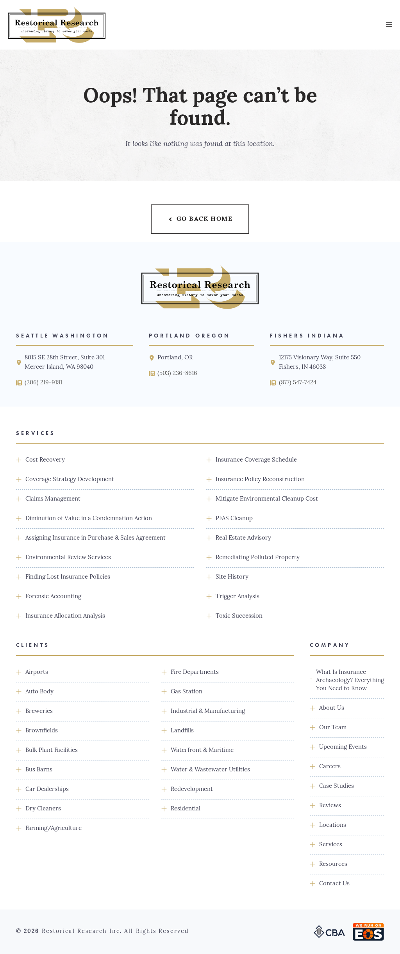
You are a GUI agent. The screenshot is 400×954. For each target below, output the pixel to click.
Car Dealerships (47, 789)
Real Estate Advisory (243, 538)
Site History (232, 577)
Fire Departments (195, 672)
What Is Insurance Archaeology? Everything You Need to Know (350, 681)
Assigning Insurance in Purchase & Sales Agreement (95, 538)
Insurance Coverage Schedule (256, 460)
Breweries (39, 711)
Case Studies (336, 786)
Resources (333, 864)
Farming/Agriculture (53, 828)
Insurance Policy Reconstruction (260, 480)
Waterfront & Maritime (202, 750)
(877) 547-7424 (297, 383)
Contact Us (334, 884)
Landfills (182, 731)
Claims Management (52, 499)
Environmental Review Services (68, 558)
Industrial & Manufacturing (208, 711)
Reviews (330, 806)
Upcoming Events (343, 747)
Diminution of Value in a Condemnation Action (88, 519)
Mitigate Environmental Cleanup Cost (267, 499)
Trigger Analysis (237, 597)
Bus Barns (38, 770)
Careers (330, 767)
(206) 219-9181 (43, 383)
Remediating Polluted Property (258, 558)
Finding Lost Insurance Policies (67, 577)
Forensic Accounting (53, 597)
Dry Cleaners (43, 809)
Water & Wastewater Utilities (210, 770)
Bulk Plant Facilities (51, 750)
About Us (331, 708)
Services (330, 845)
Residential (185, 809)
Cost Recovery (45, 460)
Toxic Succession (239, 616)
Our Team (332, 728)
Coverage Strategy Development (69, 480)
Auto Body (39, 692)
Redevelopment (192, 789)
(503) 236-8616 (177, 374)
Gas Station (186, 692)
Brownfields (41, 731)
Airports (36, 672)
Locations (332, 825)
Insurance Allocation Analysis (65, 616)
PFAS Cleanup (234, 519)
